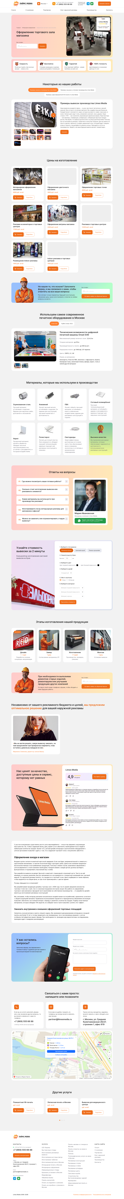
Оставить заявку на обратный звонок (95, 296)
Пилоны (70, 1153)
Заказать (42, 46)
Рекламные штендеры (75, 1168)
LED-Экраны (46, 1147)
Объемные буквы (47, 1177)
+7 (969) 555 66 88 (64, 4)
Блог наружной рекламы (69, 10)
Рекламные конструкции (76, 1161)
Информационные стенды (50, 1170)
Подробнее (29, 197)
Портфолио (47, 10)
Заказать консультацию (22, 1155)
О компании (30, 10)
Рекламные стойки (74, 1166)
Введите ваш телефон (78, 946)
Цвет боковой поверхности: (89, 565)
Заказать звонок (104, 3)
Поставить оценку (99, 776)
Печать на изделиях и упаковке (52, 1182)
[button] (17, 115)
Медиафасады (46, 1175)
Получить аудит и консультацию (84, 969)
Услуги (13, 10)
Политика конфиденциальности (82, 1194)
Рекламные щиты (74, 1171)
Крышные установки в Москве (52, 1172)
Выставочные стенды (49, 1150)
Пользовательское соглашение (102, 1194)
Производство (92, 10)
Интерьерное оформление (50, 1167)
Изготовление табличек (50, 1160)
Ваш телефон (19, 42)
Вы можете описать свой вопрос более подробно (85, 953)
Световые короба (74, 1173)
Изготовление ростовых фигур (52, 1157)
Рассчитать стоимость (68, 602)
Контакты (109, 10)
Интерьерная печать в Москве (52, 1165)
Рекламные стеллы (74, 1163)
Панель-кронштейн (48, 1180)
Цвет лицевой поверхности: (68, 565)
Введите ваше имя (77, 939)
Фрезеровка (72, 1180)
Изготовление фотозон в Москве (53, 1162)
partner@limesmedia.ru (60, 1019)
